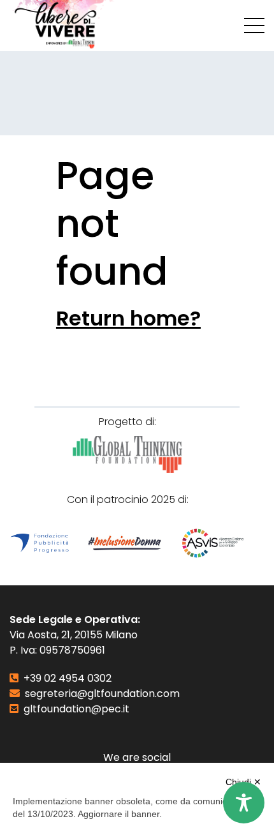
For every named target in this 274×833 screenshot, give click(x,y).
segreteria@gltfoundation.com (102, 693)
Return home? (128, 318)
